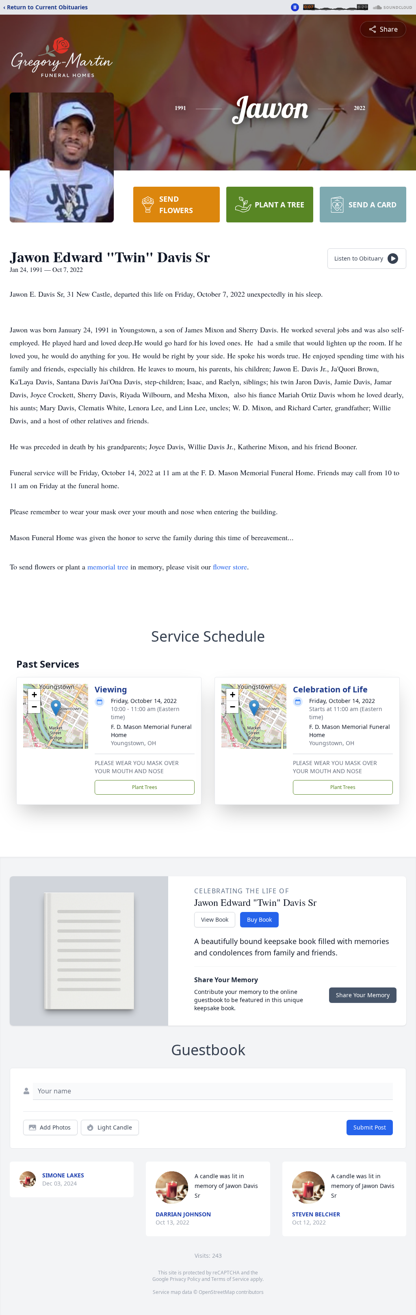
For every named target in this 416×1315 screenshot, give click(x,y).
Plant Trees (144, 787)
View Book (214, 919)
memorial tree (107, 566)
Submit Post (369, 1127)
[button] (56, 708)
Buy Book (259, 919)
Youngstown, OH (133, 743)
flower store (230, 566)
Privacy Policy (185, 1279)
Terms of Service (230, 1279)
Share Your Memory (363, 995)
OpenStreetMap (217, 1292)
